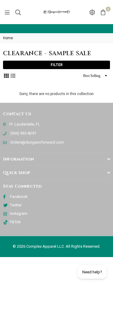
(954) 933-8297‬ (23, 133)
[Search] (18, 12)
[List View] (13, 75)
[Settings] (92, 12)
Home (8, 38)
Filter (57, 65)
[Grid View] (6, 75)
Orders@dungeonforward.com (37, 142)
